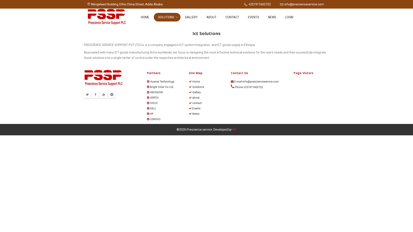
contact (232, 17)
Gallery (191, 17)
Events (253, 17)
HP (151, 113)
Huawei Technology (161, 81)
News (272, 17)
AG (234, 129)
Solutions (166, 17)
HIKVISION (156, 92)
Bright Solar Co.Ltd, (161, 87)
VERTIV (154, 97)
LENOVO (154, 119)
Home (145, 17)
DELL (152, 108)
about (211, 17)
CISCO (153, 103)
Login (289, 17)
